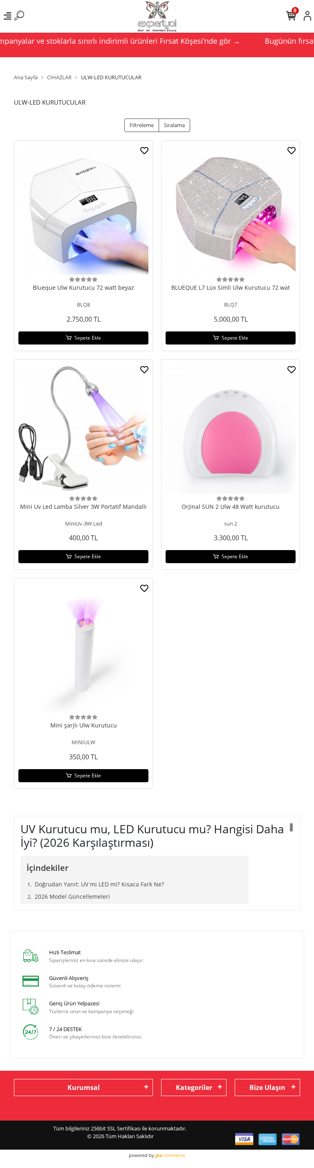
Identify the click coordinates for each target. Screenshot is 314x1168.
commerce (170, 1155)
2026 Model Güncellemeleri (72, 896)
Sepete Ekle (87, 337)
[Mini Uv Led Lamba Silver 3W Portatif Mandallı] (83, 429)
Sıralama (174, 125)
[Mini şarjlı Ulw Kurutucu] (83, 647)
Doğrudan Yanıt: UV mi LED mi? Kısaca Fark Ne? (99, 884)
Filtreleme (142, 125)
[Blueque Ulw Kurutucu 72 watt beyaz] (83, 210)
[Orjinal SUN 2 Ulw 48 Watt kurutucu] (231, 429)
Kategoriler (194, 1087)
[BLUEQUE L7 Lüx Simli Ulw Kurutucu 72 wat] (231, 210)
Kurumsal (83, 1087)
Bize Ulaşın (267, 1087)
